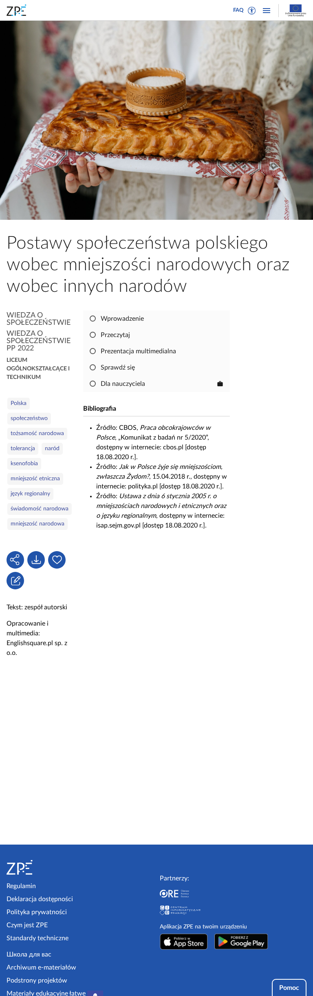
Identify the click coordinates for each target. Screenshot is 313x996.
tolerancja (23, 448)
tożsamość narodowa (37, 433)
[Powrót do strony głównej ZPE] (18, 10)
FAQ (238, 10)
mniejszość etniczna (35, 479)
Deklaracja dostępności (40, 899)
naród (52, 448)
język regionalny (30, 494)
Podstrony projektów (37, 980)
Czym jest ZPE (27, 925)
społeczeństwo (29, 418)
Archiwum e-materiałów (41, 967)
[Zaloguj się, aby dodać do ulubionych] (57, 560)
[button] (252, 10)
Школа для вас (29, 954)
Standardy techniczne (37, 938)
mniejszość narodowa (37, 524)
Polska (18, 403)
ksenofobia (24, 463)
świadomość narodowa (39, 509)
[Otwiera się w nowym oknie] (184, 941)
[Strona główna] (42, 867)
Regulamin (21, 886)
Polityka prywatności (37, 912)
